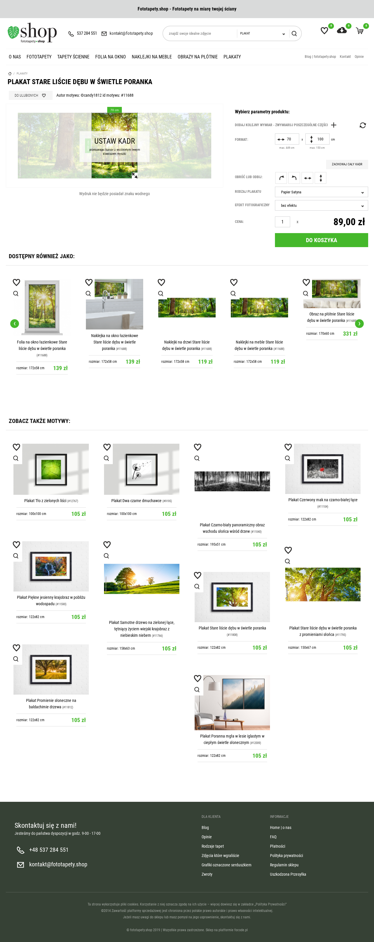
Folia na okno (110, 57)
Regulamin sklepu (284, 865)
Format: (241, 140)
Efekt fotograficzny (252, 205)
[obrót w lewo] (294, 178)
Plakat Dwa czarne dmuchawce (136, 500)
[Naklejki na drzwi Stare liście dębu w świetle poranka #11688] (114, 307)
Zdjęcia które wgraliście (220, 855)
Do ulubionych (26, 95)
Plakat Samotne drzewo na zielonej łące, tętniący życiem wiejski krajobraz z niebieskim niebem (141, 629)
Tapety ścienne (73, 57)
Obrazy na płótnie (198, 57)
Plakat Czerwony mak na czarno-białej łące (323, 499)
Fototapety (39, 57)
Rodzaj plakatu (248, 192)
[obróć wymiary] (362, 125)
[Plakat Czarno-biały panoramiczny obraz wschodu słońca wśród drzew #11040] (232, 481)
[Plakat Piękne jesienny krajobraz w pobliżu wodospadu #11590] (51, 566)
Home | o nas (280, 827)
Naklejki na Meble (152, 57)
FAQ (273, 837)
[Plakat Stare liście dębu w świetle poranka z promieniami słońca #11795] (323, 584)
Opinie (359, 57)
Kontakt (345, 57)
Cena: (239, 222)
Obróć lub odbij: (248, 177)
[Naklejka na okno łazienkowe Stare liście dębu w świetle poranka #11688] (42, 304)
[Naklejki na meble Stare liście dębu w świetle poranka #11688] (187, 307)
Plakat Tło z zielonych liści (45, 500)
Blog (205, 827)
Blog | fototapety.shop (320, 57)
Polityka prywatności (286, 855)
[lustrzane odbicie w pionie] (320, 178)
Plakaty (232, 57)
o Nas (15, 57)
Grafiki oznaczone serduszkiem (227, 865)
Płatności (277, 846)
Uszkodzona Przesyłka (288, 874)
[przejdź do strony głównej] (32, 32)
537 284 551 (87, 33)
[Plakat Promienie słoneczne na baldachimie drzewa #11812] (51, 669)
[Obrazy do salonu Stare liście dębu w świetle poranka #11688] (332, 293)
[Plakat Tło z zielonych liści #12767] (51, 469)
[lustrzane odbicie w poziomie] (307, 178)
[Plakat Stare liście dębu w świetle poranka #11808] (232, 597)
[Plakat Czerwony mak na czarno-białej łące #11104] (323, 469)
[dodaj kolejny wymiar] (287, 125)
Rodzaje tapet (213, 846)
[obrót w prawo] (281, 178)
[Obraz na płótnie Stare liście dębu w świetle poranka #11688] (259, 293)
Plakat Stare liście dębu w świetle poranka (232, 628)
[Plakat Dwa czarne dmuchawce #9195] (141, 469)
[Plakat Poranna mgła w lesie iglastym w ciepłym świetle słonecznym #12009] (232, 702)
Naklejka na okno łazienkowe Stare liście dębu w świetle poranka (42, 342)
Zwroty (207, 874)
